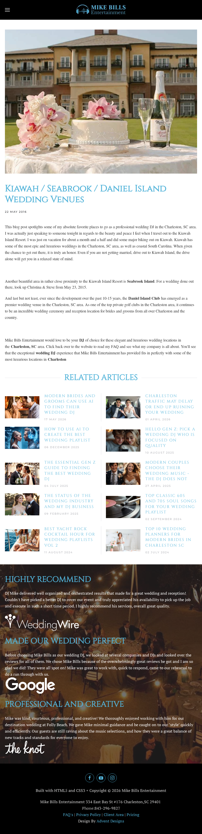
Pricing (133, 814)
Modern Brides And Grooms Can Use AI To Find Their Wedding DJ (70, 404)
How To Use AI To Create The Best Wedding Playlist (67, 434)
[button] (7, 10)
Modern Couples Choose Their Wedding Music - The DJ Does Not (167, 471)
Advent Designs (110, 821)
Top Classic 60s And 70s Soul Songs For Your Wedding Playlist (171, 504)
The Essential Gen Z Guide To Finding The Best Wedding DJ (70, 471)
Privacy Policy (88, 814)
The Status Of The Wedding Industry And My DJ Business (69, 501)
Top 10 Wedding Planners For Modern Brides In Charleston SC (168, 537)
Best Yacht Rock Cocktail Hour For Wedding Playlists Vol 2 (69, 537)
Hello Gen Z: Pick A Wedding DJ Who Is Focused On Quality (170, 437)
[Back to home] (101, 10)
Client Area (114, 814)
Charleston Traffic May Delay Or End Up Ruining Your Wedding (169, 404)
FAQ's (68, 814)
